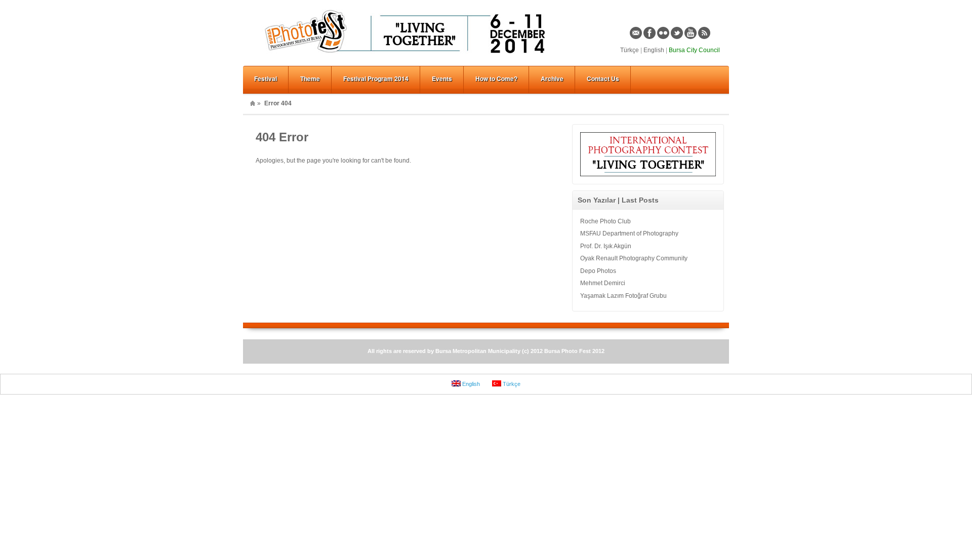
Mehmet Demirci (602, 283)
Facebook (649, 33)
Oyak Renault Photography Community (633, 258)
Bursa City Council (694, 50)
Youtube (690, 33)
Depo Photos (598, 271)
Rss (704, 33)
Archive (552, 78)
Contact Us (603, 78)
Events (442, 78)
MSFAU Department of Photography (629, 233)
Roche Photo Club (605, 221)
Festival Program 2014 (376, 78)
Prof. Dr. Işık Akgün (605, 246)
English (653, 50)
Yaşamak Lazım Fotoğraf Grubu (623, 295)
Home (252, 103)
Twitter (677, 33)
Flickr (663, 33)
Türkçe (629, 50)
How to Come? (496, 78)
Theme (310, 78)
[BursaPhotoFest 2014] (405, 58)
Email (636, 33)
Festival (265, 78)
